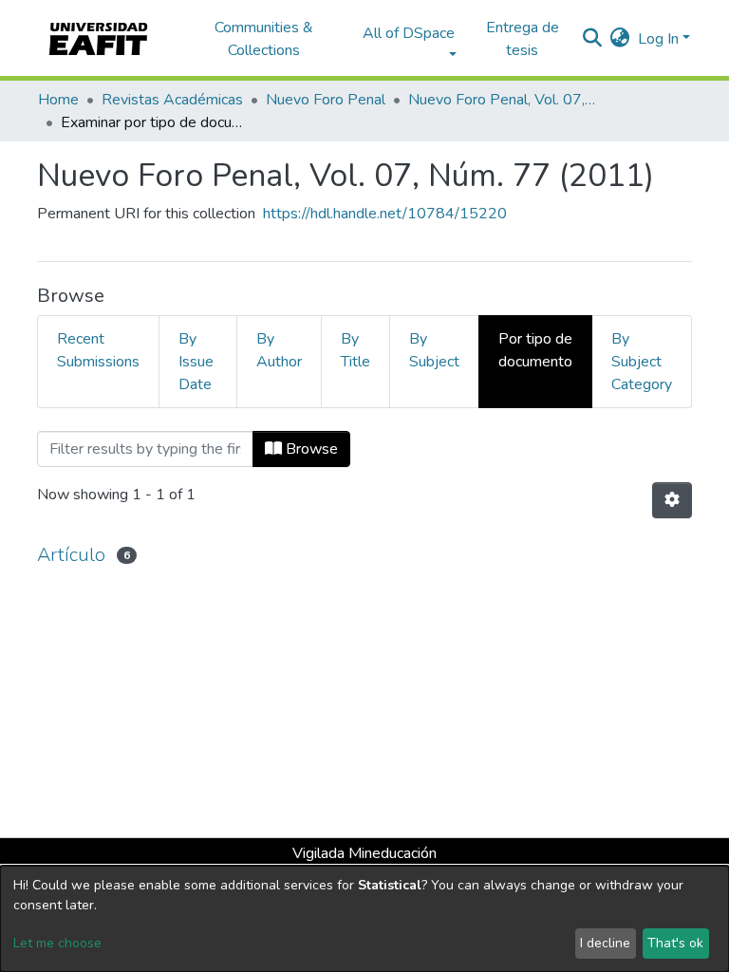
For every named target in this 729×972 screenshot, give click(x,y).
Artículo (71, 555)
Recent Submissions (98, 350)
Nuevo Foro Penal (325, 99)
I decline (605, 943)
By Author (279, 350)
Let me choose (57, 943)
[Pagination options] (672, 500)
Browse (310, 449)
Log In (658, 38)
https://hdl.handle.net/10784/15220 (385, 213)
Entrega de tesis (522, 39)
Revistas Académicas (172, 99)
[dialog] (364, 919)
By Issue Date (196, 361)
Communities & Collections (264, 39)
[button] (620, 39)
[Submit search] (593, 39)
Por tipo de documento (535, 350)
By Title (355, 350)
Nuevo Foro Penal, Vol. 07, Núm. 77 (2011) (503, 99)
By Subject (434, 350)
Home (58, 99)
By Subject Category (641, 361)
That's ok (675, 943)
